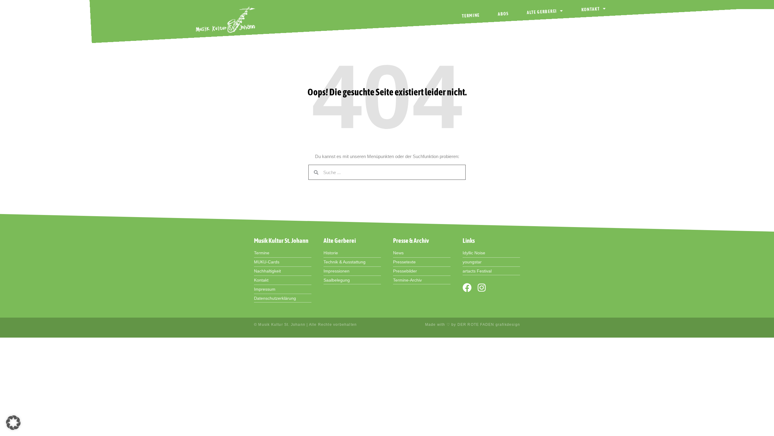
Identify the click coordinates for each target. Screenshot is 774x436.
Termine (471, 15)
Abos (503, 14)
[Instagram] (481, 287)
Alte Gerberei (542, 12)
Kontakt (590, 9)
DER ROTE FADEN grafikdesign (488, 324)
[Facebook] (467, 287)
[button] (13, 422)
